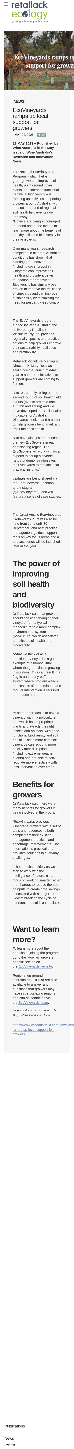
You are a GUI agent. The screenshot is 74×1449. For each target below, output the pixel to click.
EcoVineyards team (33, 1002)
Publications (14, 1426)
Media (41, 135)
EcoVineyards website (35, 966)
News (9, 1438)
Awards (9, 1445)
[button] (6, 4)
